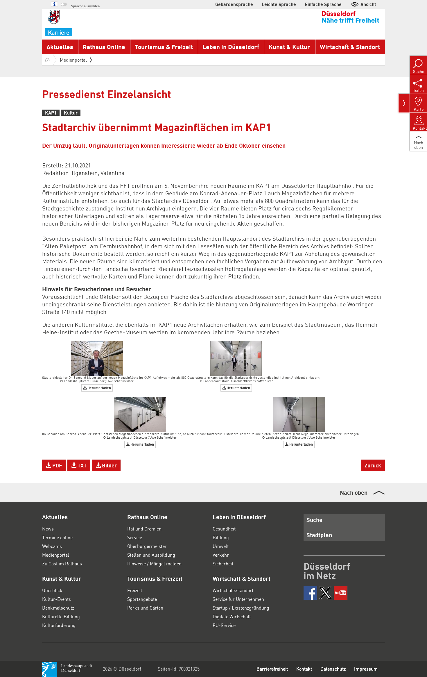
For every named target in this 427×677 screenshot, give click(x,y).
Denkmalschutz (58, 608)
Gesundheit (224, 529)
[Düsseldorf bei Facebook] (310, 593)
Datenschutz (333, 669)
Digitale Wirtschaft (232, 616)
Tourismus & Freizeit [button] (164, 47)
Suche (314, 520)
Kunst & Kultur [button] (289, 47)
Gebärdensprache (234, 4)
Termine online (57, 537)
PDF (56, 465)
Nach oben (353, 492)
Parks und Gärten (145, 608)
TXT (81, 465)
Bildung (221, 537)
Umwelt (221, 546)
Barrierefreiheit (272, 669)
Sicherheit (223, 563)
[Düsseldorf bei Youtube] (340, 593)
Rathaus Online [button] (104, 47)
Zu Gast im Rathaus (62, 563)
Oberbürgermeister (147, 546)
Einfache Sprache (323, 4)
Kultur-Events (56, 599)
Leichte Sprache (279, 4)
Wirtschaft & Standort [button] (350, 47)
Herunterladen (99, 388)
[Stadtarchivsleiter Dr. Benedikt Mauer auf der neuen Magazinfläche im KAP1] (97, 357)
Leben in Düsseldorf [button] (230, 47)
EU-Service (224, 625)
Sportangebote (142, 599)
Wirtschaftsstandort (233, 590)
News (48, 529)
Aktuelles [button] (59, 47)
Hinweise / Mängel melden (154, 563)
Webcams (52, 546)
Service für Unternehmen (238, 599)
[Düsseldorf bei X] (325, 593)
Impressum (366, 669)
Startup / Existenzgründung (241, 608)
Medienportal (73, 60)
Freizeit (134, 590)
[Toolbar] (404, 103)
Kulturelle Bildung (61, 616)
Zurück (373, 465)
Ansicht (368, 4)
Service (134, 537)
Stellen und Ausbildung (151, 555)
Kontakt (304, 669)
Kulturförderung (59, 625)
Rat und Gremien (144, 529)
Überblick (52, 590)
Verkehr (221, 555)
